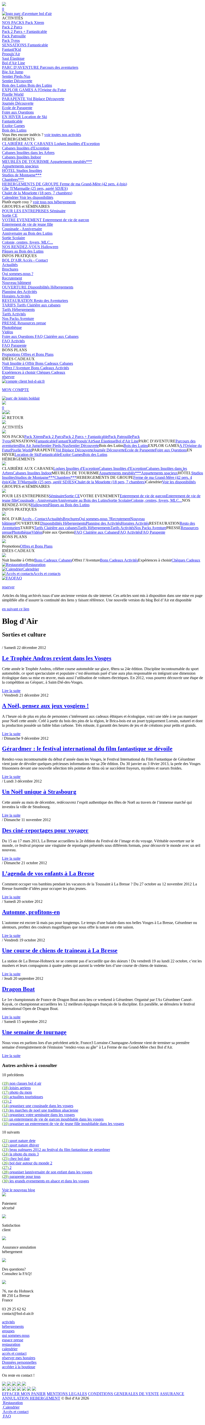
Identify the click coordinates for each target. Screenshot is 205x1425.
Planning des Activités (19, 291)
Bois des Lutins (15, 85)
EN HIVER (12, 117)
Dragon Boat (18, 989)
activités (8, 1322)
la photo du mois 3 (20, 1154)
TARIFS (9, 305)
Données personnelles (19, 1362)
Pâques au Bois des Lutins (23, 251)
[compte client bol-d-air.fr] (4, 413)
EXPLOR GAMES (18, 90)
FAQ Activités (13, 341)
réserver (8, 377)
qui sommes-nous (16, 1335)
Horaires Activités (16, 296)
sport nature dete (19, 1141)
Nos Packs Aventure (18, 318)
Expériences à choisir (19, 372)
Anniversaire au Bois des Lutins (27, 233)
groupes (8, 1331)
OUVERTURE (15, 287)
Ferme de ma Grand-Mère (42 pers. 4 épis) (93, 184)
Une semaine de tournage (34, 1032)
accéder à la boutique (18, 1367)
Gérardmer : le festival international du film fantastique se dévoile (87, 748)
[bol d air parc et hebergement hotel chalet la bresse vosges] (27, 13)
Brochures (10, 269)
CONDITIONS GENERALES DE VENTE (123, 1394)
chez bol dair (16, 1158)
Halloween (49, 247)
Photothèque (12, 327)
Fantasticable (38, 45)
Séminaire (58, 211)
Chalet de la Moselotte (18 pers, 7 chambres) (37, 193)
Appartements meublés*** (71, 161)
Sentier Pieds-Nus (16, 76)
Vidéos (7, 332)
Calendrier (11, 197)
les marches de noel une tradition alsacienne (40, 1110)
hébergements (13, 1326)
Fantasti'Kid (11, 49)
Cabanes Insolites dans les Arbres (28, 152)
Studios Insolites (29, 170)
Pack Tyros (11, 40)
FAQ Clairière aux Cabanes (56, 336)
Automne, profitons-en (31, 912)
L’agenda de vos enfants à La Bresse (48, 873)
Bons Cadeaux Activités (50, 368)
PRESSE (10, 323)
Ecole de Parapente (17, 108)
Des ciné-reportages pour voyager (45, 830)
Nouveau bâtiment (16, 283)
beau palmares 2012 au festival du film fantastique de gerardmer (56, 1149)
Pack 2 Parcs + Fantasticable (24, 31)
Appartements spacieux (20, 166)
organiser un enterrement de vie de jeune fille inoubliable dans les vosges (63, 1124)
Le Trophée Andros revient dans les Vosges (56, 658)
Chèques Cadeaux (50, 372)
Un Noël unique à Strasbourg (39, 791)
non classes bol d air (21, 1083)
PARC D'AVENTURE (21, 67)
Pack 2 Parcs (12, 27)
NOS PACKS (13, 22)
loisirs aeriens (16, 1088)
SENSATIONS (15, 45)
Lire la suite (11, 691)
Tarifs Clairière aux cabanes (38, 305)
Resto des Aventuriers (51, 300)
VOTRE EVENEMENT (22, 220)
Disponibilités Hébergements (50, 287)
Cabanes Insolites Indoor (21, 157)
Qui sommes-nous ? (17, 274)
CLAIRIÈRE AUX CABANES (28, 144)
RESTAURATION (18, 300)
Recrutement (12, 278)
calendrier (10, 1349)
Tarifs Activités (14, 314)
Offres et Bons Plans (37, 354)
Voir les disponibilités (36, 197)
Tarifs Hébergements (18, 309)
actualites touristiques (22, 1097)
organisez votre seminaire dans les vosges (38, 1115)
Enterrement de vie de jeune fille (27, 224)
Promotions (11, 354)
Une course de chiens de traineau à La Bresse (60, 950)
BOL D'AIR (12, 260)
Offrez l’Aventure (16, 368)
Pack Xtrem (34, 22)
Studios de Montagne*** (22, 175)
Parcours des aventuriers (59, 67)
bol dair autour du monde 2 (27, 1163)
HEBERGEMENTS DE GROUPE (31, 184)
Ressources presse (32, 323)
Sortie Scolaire (13, 238)
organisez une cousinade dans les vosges (37, 1106)
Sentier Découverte (17, 81)
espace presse (12, 1340)
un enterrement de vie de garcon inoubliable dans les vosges (53, 1119)
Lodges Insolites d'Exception (77, 144)
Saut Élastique (13, 58)
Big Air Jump (12, 72)
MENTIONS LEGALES (67, 1394)
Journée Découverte (18, 103)
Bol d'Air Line (13, 63)
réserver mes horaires (18, 1358)
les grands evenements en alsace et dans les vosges (45, 1181)
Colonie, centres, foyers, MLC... (27, 242)
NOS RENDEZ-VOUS (21, 247)
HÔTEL (9, 170)
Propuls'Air (11, 54)
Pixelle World (13, 94)
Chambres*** (13, 179)
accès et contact (14, 1353)
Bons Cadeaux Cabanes (54, 363)
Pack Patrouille (14, 36)
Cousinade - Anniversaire (22, 229)
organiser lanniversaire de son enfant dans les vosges (47, 1172)
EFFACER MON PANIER (24, 1394)
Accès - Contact (35, 260)
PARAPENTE (14, 99)
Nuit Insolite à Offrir (18, 363)
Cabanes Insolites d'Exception (25, 148)
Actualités (10, 265)
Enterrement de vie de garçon (66, 220)
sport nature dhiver (20, 1145)
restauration (11, 1344)
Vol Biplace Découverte (45, 99)
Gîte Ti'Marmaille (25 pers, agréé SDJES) (35, 188)
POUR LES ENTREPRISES (26, 211)
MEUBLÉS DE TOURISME (26, 161)
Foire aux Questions (18, 112)
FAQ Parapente (14, 345)
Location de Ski (34, 117)
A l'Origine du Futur (50, 90)
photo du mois (17, 1092)
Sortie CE (10, 215)
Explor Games (13, 126)
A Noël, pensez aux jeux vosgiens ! (45, 706)
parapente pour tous (21, 1176)
